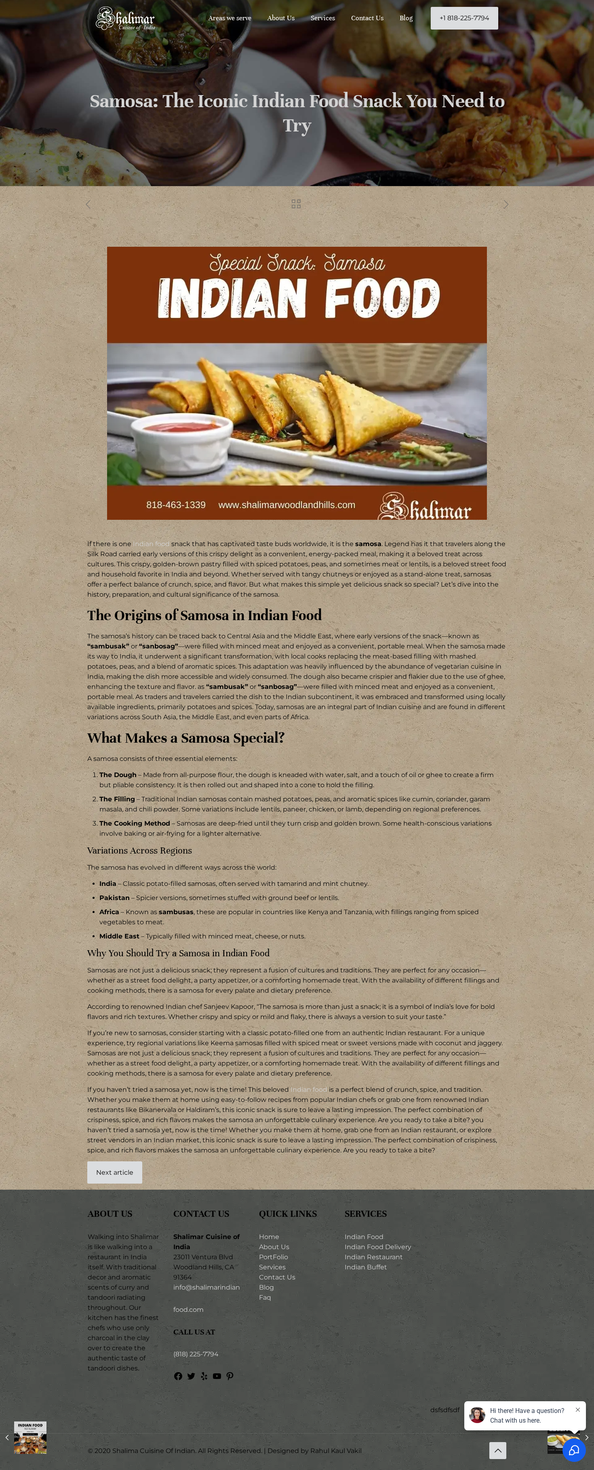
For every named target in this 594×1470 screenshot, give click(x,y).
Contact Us (277, 1277)
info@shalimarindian (206, 1287)
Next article (114, 1172)
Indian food (151, 544)
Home (269, 1237)
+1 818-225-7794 (464, 18)
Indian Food (364, 1237)
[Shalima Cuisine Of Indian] (125, 18)
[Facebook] (178, 1379)
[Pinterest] (230, 1379)
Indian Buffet (366, 1267)
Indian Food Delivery (378, 1247)
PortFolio (273, 1257)
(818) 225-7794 (196, 1354)
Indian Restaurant (374, 1257)
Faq (265, 1297)
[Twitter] (191, 1379)
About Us (274, 1247)
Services (272, 1267)
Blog (266, 1287)
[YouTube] (217, 1379)
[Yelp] (204, 1379)
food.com (188, 1309)
